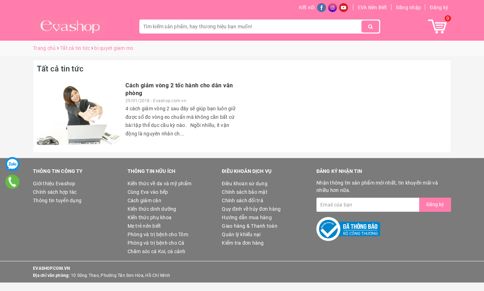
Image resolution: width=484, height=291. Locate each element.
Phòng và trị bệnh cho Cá (156, 243)
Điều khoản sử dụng (245, 183)
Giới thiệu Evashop (54, 183)
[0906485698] (12, 182)
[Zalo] (12, 164)
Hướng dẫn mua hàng (247, 217)
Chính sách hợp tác (55, 192)
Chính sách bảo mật (245, 192)
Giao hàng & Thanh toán (249, 226)
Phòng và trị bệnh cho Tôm (158, 234)
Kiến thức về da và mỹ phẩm (160, 183)
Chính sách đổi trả (242, 200)
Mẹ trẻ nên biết (144, 226)
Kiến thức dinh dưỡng (152, 209)
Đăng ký (439, 7)
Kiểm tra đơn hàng (243, 243)
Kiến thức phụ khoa (150, 217)
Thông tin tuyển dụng (57, 200)
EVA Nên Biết (372, 7)
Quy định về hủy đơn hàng (251, 209)
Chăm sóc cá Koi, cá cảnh (157, 251)
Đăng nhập (408, 7)
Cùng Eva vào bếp (148, 192)
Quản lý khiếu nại (241, 234)
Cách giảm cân (144, 200)
